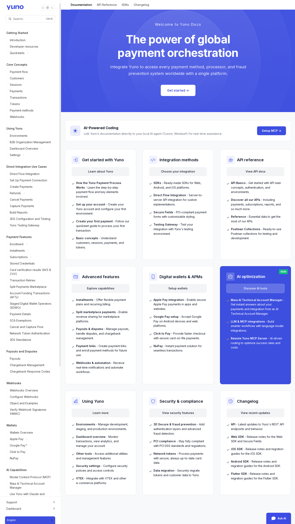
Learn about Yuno (100, 171)
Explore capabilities (100, 288)
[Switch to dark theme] (52, 8)
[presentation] (30, 248)
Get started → (178, 90)
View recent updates (255, 413)
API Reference (107, 4)
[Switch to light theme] (48, 8)
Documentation (81, 4)
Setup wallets (178, 288)
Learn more (101, 413)
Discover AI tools (255, 288)
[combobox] (30, 520)
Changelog (141, 4)
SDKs (125, 4)
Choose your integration (178, 171)
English (11, 520)
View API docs (256, 171)
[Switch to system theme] (43, 8)
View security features (178, 413)
